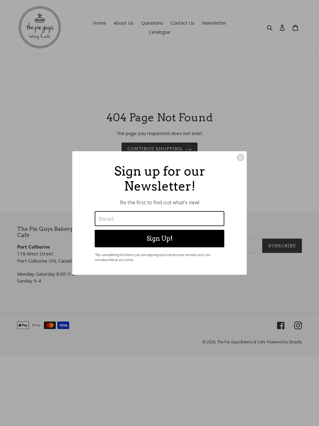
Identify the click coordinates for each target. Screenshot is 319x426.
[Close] (240, 157)
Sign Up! (159, 238)
